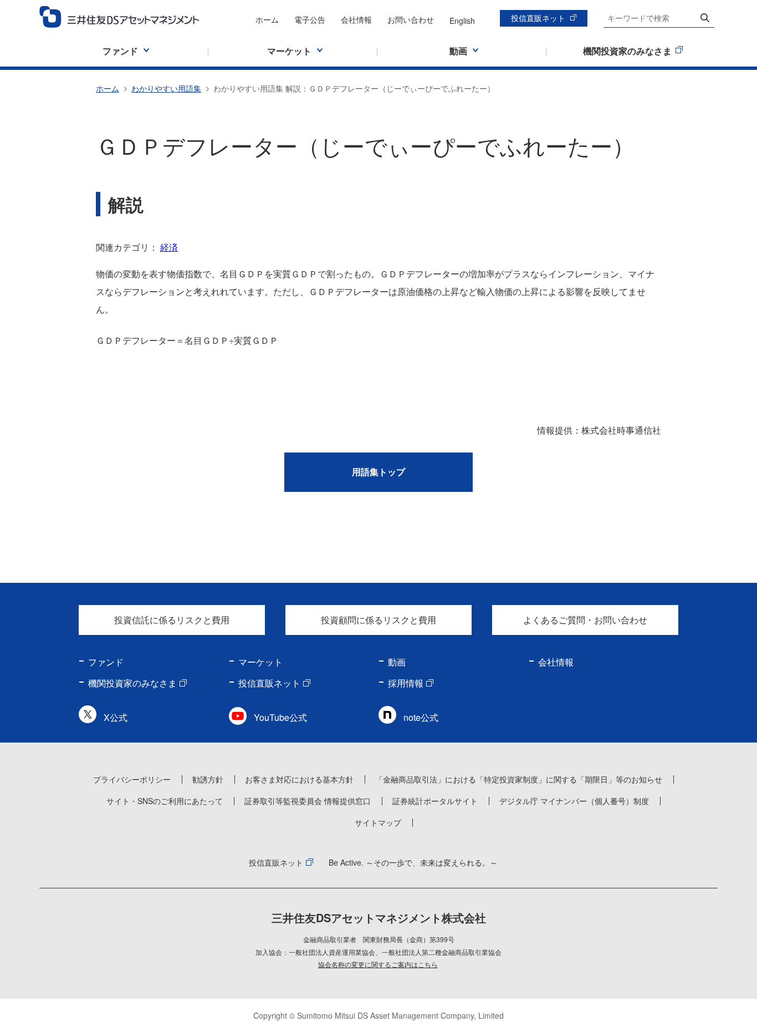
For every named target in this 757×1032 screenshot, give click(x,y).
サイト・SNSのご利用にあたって (164, 800)
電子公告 (309, 19)
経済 (169, 247)
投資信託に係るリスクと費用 (171, 619)
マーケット (260, 661)
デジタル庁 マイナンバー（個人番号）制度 (574, 800)
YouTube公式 (280, 717)
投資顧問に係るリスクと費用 (378, 619)
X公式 (115, 717)
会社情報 (356, 19)
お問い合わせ (410, 19)
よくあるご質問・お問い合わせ (585, 619)
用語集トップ (378, 471)
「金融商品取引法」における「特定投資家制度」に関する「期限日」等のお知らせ (518, 779)
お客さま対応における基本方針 (299, 779)
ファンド (106, 661)
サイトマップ (378, 822)
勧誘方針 (207, 779)
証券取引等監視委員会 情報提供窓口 (307, 800)
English (462, 20)
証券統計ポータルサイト (435, 800)
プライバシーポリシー (132, 779)
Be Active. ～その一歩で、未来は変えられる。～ (413, 862)
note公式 (420, 717)
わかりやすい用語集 (166, 88)
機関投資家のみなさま (132, 683)
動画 (397, 661)
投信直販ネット (538, 17)
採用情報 (405, 683)
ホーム (267, 19)
